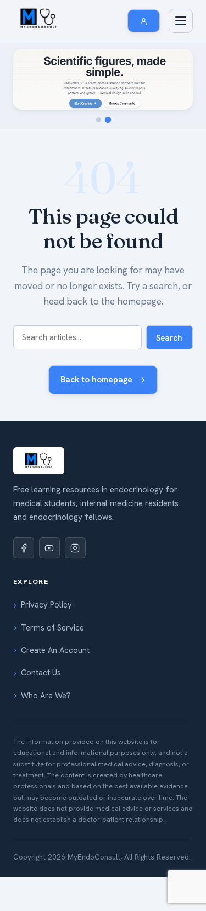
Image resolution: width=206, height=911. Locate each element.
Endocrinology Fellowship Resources (94, 423)
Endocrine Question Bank (74, 357)
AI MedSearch (54, 446)
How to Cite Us (56, 561)
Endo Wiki (47, 122)
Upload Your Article (64, 812)
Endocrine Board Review (72, 379)
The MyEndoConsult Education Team (95, 584)
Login (39, 767)
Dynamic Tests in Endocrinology (85, 312)
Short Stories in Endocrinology (83, 674)
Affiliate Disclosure (62, 629)
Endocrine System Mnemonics (81, 267)
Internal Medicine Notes (71, 468)
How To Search (56, 539)
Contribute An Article (67, 651)
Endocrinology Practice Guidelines (89, 244)
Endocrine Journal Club (71, 289)
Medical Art (50, 696)
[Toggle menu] (181, 21)
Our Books (48, 334)
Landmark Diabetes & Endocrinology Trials (105, 189)
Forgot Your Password (69, 789)
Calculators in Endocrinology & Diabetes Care (101, 217)
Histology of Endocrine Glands (83, 401)
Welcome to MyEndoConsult (79, 517)
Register (44, 744)
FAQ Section (51, 606)
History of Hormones (66, 166)
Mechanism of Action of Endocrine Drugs (101, 144)
